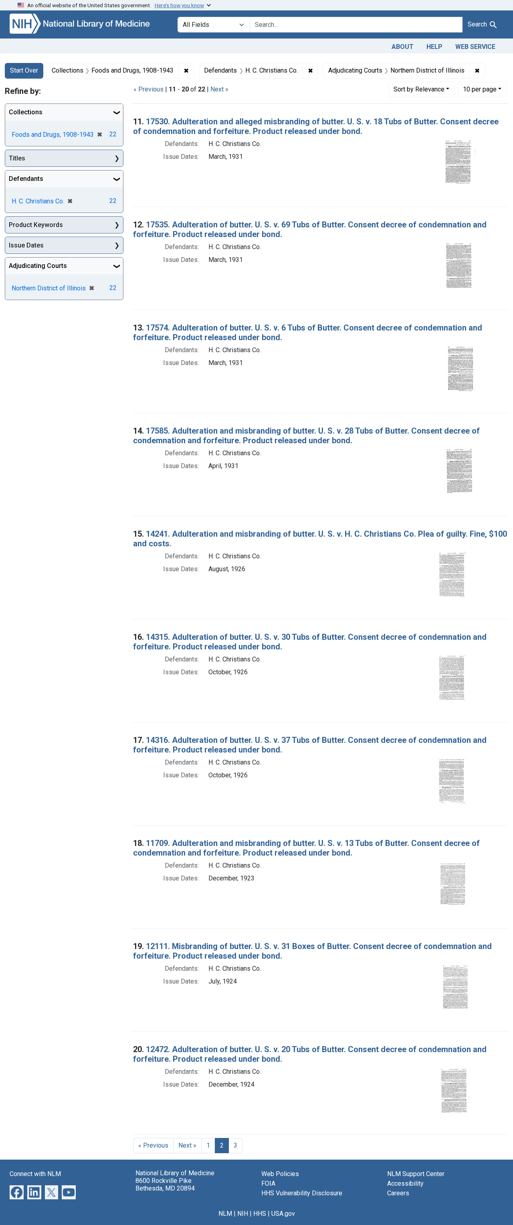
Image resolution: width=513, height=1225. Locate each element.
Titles (17, 158)
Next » (219, 89)
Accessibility (405, 1183)
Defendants (26, 179)
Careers (398, 1193)
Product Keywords (36, 225)
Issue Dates (26, 245)
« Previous (148, 89)
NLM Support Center (415, 1174)
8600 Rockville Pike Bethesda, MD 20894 (165, 1184)
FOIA (268, 1183)
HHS (259, 1213)
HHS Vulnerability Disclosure (301, 1193)
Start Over (24, 70)
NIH (242, 1213)
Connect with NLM (35, 1174)
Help (434, 47)
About (403, 47)
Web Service (475, 47)
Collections (25, 112)
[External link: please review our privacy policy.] (17, 1191)
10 (480, 89)
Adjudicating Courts (38, 266)
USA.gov (283, 1213)
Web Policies (280, 1174)
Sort (419, 89)
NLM (225, 1213)
